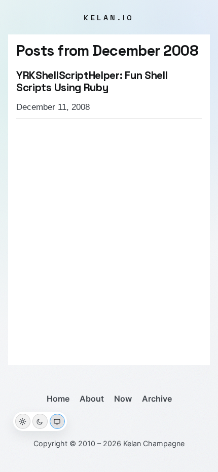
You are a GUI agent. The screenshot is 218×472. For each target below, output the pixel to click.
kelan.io (109, 17)
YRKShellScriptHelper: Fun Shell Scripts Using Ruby (91, 81)
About (92, 399)
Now (123, 399)
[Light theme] (22, 421)
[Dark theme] (40, 421)
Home (58, 399)
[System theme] (57, 421)
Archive (157, 399)
